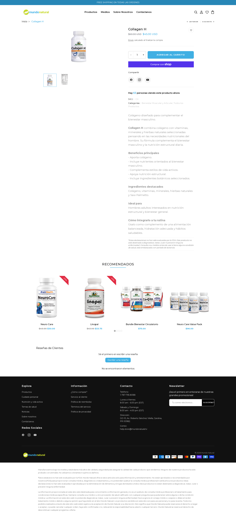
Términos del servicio (81, 407)
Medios (105, 12)
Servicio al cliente (79, 397)
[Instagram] (139, 80)
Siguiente (207, 21)
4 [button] (121, 331)
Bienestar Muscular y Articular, (158, 103)
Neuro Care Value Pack (189, 324)
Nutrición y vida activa (32, 402)
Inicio (24, 21)
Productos (90, 12)
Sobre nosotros (29, 416)
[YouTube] (148, 80)
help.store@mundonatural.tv (133, 429)
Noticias (25, 411)
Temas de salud (29, 407)
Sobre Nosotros (123, 12)
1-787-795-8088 (127, 395)
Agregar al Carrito (171, 54)
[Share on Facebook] (131, 80)
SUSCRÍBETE (209, 402)
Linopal (94, 324)
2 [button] (117, 331)
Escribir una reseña (118, 360)
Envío (131, 40)
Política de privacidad (81, 411)
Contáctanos (144, 12)
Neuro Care (47, 324)
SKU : (131, 99)
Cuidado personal (30, 397)
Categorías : (134, 103)
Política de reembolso (81, 402)
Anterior (193, 21)
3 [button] (119, 331)
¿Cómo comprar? (79, 392)
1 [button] (114, 331)
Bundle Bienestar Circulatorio (142, 324)
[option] (79, 46)
